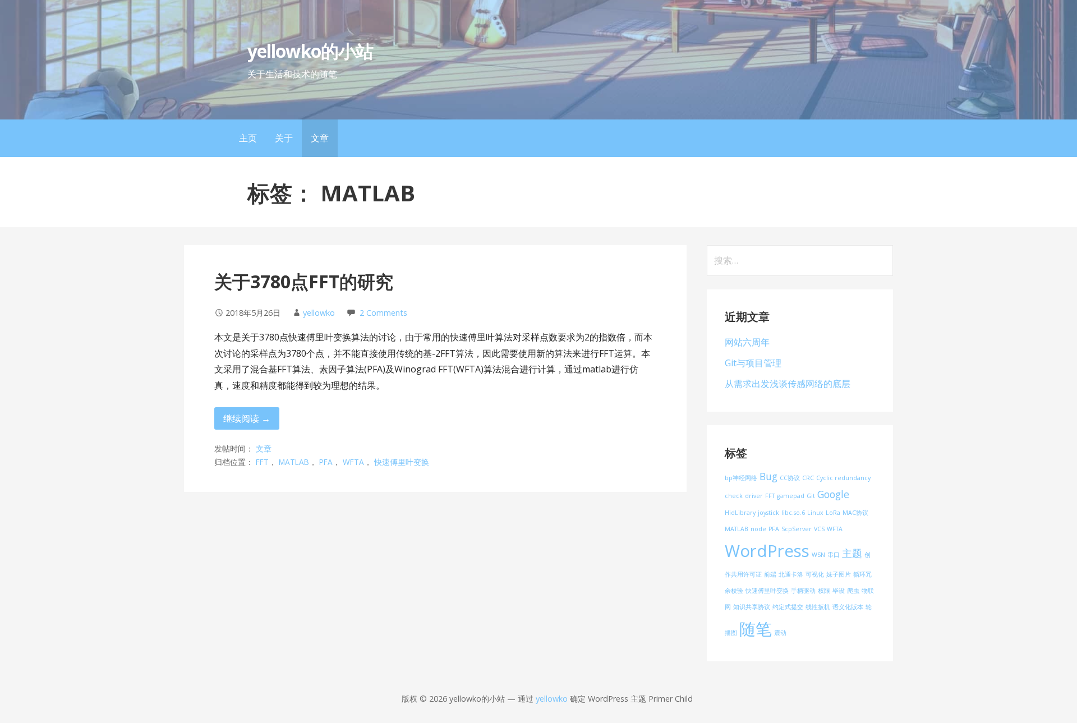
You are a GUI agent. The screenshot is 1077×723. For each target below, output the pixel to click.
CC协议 (790, 478)
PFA (326, 462)
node (758, 529)
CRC (808, 478)
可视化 (815, 574)
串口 (833, 555)
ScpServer (796, 529)
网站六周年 (747, 342)
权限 (824, 591)
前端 (770, 574)
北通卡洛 (791, 574)
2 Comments (383, 312)
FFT (262, 462)
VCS (819, 529)
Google (833, 494)
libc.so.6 (793, 513)
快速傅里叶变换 (401, 462)
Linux (815, 513)
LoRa (833, 513)
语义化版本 (847, 607)
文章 (320, 138)
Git (811, 496)
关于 (284, 138)
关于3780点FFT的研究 (303, 281)
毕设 (838, 591)
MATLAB (294, 462)
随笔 (755, 629)
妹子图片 (838, 574)
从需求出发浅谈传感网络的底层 (787, 383)
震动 (780, 633)
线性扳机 (818, 607)
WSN (818, 555)
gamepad (790, 496)
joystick (768, 513)
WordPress (767, 551)
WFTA (353, 462)
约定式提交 (787, 607)
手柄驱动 (803, 591)
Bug (768, 476)
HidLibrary (740, 513)
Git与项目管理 (753, 363)
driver (754, 496)
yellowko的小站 (309, 51)
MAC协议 (855, 513)
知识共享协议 (751, 607)
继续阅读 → (246, 418)
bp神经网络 (741, 478)
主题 (852, 553)
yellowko (319, 312)
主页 (248, 138)
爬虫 (853, 591)
